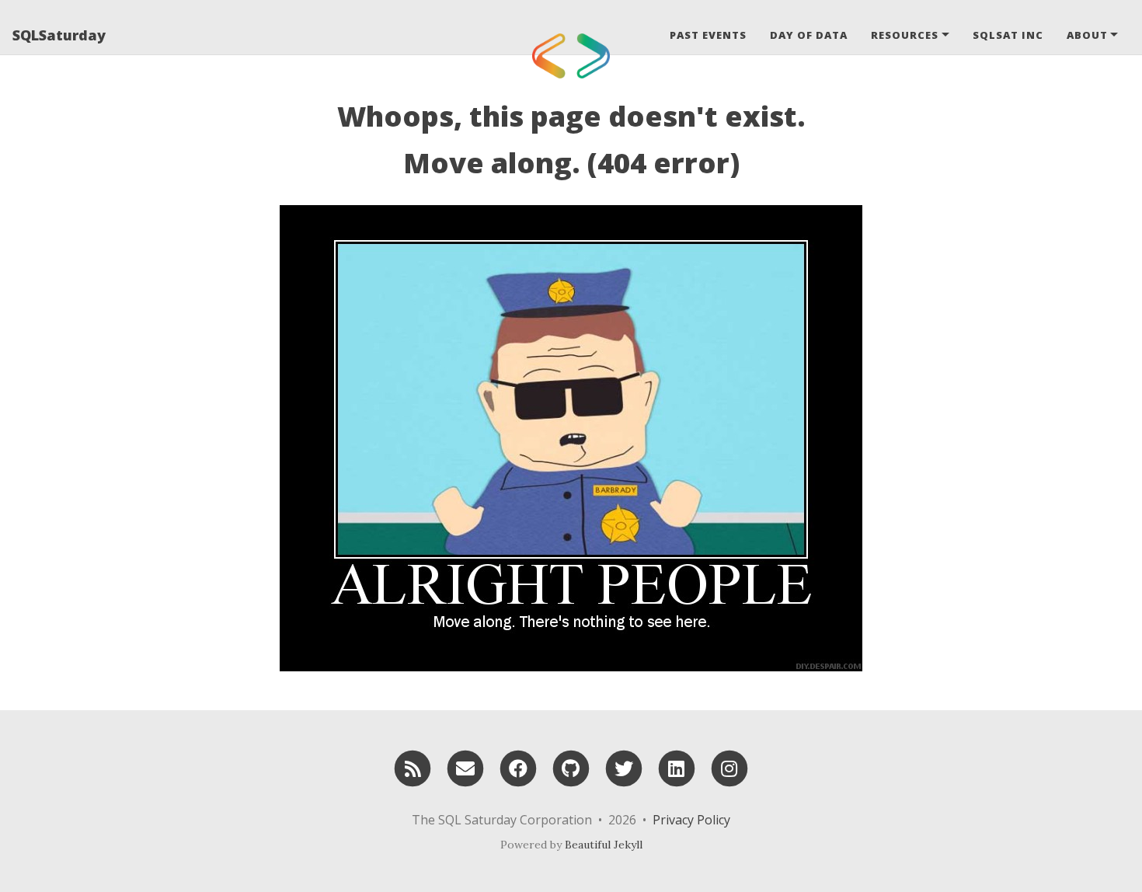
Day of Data (809, 35)
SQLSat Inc (1008, 35)
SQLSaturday (59, 35)
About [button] (1087, 35)
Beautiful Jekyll (603, 845)
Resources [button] (904, 35)
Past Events (708, 35)
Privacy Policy (691, 819)
